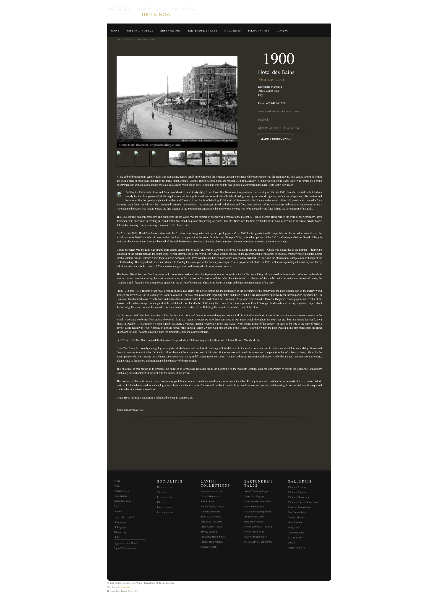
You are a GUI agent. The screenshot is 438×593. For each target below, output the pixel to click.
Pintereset (165, 507)
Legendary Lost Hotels (126, 543)
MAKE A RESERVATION (276, 139)
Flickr (162, 502)
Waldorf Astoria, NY (211, 491)
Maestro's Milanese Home (257, 501)
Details (291, 542)
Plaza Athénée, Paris (211, 526)
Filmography (120, 495)
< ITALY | (121, 39)
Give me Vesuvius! (254, 521)
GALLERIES (232, 30)
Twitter (163, 492)
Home (117, 480)
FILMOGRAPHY (258, 30)
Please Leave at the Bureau (258, 541)
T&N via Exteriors (298, 487)
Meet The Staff (295, 522)
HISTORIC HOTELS (140, 30)
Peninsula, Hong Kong (213, 536)
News (116, 505)
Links (117, 537)
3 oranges (125, 586)
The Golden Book (297, 512)
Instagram (165, 512)
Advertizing (120, 532)
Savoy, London (209, 531)
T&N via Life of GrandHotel (303, 502)
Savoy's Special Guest (255, 536)
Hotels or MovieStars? (299, 507)
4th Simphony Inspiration (257, 511)
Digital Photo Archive (125, 548)
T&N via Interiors (297, 492)
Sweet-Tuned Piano (254, 531)
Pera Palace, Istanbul (211, 521)
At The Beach (295, 537)
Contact (118, 510)
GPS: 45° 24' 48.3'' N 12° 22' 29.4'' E (278, 127)
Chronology (120, 522)
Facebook (263, 119)
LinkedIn (164, 497)
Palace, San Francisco (212, 541)
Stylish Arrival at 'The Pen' (258, 526)
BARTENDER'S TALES (202, 30)
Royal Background (254, 506)
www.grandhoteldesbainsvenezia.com (278, 111)
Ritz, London (208, 501)
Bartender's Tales (122, 500)
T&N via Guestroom (299, 497)
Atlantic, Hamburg (210, 511)
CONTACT (283, 30)
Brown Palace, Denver (212, 506)
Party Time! (294, 527)
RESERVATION (170, 30)
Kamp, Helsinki (209, 546)
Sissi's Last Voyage (254, 496)
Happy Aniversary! (124, 517)
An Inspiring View (254, 516)
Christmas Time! (296, 532)
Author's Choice (296, 547)
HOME (115, 30)
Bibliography (121, 527)
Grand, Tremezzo (210, 496)
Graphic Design (296, 517)
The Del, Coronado (211, 516)
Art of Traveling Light (256, 491)
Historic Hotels (121, 490)
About (117, 485)
